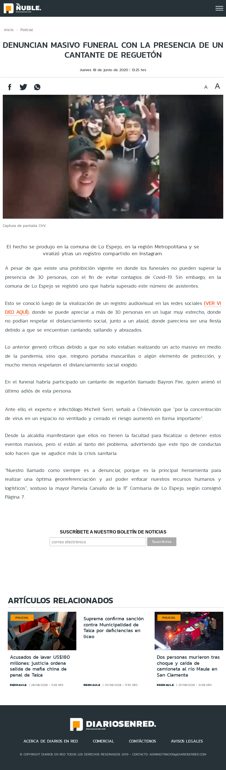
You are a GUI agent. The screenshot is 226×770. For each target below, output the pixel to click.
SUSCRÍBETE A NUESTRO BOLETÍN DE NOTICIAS (113, 532)
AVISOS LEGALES (187, 741)
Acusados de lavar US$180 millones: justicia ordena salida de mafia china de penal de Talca (40, 666)
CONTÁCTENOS (142, 741)
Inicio (9, 30)
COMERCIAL (103, 741)
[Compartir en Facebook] (10, 89)
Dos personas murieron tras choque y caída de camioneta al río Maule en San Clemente (188, 666)
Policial (26, 30)
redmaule (18, 685)
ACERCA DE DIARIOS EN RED (50, 741)
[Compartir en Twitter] (23, 89)
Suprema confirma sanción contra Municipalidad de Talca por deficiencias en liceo (114, 627)
